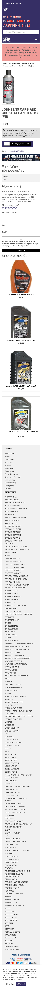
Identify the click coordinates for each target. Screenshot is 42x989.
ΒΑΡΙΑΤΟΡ (9, 544)
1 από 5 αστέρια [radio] (3, 207)
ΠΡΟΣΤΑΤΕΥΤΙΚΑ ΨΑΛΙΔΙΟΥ (15, 803)
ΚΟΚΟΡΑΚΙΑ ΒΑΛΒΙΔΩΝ (13, 687)
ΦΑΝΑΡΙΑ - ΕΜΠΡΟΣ (12, 900)
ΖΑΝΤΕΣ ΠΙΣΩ (10, 632)
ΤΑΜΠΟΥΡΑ (9, 868)
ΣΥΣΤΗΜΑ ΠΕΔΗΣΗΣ (12, 859)
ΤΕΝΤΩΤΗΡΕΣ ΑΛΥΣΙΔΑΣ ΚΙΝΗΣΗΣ (17, 871)
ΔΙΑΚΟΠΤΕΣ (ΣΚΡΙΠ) (12, 591)
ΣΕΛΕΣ (7, 836)
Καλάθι (8, 465)
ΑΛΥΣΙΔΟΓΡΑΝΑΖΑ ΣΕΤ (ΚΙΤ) (15, 503)
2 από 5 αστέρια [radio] (6, 207)
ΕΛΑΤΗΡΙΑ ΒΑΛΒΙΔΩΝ (13, 611)
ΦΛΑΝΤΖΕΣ (9, 923)
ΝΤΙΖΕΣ (7, 751)
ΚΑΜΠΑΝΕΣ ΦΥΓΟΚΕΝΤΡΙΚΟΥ (16, 664)
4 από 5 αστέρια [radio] (12, 207)
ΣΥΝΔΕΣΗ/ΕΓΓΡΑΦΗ (12, 3)
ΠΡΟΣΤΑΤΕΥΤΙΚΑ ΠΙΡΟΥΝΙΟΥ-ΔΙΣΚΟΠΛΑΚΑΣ (16, 799)
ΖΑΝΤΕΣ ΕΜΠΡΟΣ (11, 626)
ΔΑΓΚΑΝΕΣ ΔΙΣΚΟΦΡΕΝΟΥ (15, 588)
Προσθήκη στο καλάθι (21, 144)
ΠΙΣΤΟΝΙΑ (8, 784)
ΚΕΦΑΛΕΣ (8, 682)
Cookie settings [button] (8, 984)
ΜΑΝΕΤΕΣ (8, 722)
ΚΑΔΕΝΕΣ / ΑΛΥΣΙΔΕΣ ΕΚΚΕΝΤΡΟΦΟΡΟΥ (20, 643)
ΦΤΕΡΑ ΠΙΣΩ (9, 929)
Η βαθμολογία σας (10, 205)
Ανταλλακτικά (14, 63)
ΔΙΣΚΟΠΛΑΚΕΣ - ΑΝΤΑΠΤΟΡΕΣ (16, 605)
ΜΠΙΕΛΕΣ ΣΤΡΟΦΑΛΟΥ (13, 742)
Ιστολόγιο (8, 462)
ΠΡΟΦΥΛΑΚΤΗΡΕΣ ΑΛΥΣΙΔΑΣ (15, 806)
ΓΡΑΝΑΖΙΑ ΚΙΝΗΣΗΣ (12, 582)
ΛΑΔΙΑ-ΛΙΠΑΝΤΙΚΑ (28, 63)
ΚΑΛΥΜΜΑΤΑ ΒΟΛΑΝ (12, 652)
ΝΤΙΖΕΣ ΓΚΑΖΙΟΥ (11, 757)
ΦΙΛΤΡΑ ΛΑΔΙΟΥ (11, 917)
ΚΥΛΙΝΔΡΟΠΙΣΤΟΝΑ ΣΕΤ (14, 702)
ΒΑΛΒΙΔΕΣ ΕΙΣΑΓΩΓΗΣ (13, 532)
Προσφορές (9, 486)
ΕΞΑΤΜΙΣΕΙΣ (9, 617)
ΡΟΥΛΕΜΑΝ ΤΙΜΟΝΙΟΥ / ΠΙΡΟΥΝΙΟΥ (18, 824)
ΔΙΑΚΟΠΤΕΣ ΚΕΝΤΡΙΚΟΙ (13, 596)
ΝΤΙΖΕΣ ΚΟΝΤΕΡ (11, 760)
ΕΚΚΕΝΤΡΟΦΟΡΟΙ (11, 608)
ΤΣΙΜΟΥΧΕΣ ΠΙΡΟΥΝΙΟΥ (14, 894)
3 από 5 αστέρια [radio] (9, 207)
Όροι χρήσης (10, 480)
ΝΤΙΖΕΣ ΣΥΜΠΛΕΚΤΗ (12, 763)
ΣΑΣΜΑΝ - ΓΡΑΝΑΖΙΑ (12, 833)
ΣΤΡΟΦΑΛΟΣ (9, 853)
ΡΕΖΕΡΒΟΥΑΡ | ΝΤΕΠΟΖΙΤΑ (15, 812)
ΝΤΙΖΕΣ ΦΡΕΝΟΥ (11, 766)
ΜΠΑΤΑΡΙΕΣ (9, 737)
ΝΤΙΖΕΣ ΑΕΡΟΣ (10, 754)
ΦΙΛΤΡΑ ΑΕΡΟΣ (10, 911)
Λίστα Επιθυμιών (11, 474)
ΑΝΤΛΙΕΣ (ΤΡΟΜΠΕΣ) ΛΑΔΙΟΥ (16, 517)
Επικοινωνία (9, 459)
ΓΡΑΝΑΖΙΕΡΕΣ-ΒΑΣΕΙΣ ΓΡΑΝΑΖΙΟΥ (17, 585)
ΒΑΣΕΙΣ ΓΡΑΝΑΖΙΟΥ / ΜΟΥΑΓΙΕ (16, 547)
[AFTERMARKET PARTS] (21, 157)
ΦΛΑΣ (7, 926)
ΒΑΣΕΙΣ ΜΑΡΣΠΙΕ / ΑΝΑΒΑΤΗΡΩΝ (17, 549)
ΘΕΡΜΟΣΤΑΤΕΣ (10, 638)
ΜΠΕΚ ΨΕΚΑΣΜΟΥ (11, 740)
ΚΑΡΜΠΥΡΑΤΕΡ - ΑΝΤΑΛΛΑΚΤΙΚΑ (17, 676)
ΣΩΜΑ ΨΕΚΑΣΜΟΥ (11, 862)
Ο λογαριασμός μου (13, 477)
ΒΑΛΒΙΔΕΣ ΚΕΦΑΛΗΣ (12, 538)
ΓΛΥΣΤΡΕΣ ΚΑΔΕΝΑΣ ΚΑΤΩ (15, 564)
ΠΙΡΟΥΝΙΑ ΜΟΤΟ (11, 781)
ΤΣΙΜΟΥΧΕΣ (9, 891)
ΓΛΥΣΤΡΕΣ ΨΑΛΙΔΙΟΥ (12, 573)
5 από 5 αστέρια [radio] (15, 207)
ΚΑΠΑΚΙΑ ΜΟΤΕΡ (11, 670)
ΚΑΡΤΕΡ (8, 679)
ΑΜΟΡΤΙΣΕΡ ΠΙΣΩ (11, 511)
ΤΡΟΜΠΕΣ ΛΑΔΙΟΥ (12, 888)
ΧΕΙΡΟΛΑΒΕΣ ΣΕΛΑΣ (12, 932)
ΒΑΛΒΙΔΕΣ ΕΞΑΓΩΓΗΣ (13, 535)
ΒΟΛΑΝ (7, 555)
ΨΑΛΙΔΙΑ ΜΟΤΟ (10, 935)
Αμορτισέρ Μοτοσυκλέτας (16, 508)
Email (4, 232)
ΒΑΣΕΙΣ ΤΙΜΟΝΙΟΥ (11, 552)
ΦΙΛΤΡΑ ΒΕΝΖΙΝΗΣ (12, 914)
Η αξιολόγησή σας (10, 212)
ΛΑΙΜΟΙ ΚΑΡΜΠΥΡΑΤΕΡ (13, 708)
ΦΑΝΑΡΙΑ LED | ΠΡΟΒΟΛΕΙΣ (15, 905)
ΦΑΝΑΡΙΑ (8, 897)
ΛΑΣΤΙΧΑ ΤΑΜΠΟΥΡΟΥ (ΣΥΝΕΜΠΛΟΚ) (19, 716)
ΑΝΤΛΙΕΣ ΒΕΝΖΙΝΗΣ (12, 520)
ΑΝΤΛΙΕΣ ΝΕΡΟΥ (11, 523)
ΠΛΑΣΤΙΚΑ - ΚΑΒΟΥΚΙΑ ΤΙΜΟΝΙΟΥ (17, 786)
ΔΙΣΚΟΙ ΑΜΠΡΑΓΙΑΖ (12, 599)
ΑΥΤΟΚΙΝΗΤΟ (10, 944)
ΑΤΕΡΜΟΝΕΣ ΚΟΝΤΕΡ (13, 529)
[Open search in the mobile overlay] (21, 32)
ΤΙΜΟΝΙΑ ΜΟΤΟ (11, 879)
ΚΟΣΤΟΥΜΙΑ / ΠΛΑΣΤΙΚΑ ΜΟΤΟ (16, 696)
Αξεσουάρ (9, 941)
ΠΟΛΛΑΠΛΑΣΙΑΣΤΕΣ (12, 795)
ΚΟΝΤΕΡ (8, 693)
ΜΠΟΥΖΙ (8, 748)
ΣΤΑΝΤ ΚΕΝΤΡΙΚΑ (11, 844)
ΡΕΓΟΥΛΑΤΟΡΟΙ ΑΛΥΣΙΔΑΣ (15, 809)
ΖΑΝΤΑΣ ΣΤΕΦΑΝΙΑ (12, 620)
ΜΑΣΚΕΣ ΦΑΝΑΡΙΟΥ (12, 731)
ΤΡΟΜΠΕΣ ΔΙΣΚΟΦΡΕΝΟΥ (14, 885)
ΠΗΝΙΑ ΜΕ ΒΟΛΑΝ (11, 778)
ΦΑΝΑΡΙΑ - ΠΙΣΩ (11, 902)
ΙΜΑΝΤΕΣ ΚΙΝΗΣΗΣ (12, 640)
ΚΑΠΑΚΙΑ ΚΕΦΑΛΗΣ (12, 667)
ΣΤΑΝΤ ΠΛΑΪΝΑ (10, 847)
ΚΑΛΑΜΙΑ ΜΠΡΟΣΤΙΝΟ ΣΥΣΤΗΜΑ (17, 646)
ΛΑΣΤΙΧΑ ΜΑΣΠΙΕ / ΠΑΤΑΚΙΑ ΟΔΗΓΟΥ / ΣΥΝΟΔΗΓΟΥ (19, 712)
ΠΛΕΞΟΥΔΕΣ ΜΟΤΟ (12, 792)
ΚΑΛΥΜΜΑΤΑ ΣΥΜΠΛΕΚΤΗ (14, 655)
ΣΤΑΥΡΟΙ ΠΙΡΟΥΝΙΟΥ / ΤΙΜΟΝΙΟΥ (17, 850)
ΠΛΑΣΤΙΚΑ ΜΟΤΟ (11, 789)
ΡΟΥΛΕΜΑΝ (9, 818)
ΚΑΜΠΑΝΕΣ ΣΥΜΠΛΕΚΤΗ (14, 661)
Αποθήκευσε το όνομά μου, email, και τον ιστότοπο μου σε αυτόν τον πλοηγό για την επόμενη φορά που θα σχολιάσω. (20, 243)
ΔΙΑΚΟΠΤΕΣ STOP (11, 593)
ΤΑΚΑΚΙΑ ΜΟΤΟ (11, 865)
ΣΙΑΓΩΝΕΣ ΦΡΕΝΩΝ (12, 839)
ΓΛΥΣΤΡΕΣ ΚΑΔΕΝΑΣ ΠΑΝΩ (15, 567)
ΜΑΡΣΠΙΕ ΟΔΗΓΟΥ (12, 728)
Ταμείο (8, 488)
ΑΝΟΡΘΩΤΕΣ (10, 514)
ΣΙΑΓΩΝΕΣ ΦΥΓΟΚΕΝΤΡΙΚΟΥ (15, 842)
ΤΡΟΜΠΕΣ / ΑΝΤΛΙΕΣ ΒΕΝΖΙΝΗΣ (16, 882)
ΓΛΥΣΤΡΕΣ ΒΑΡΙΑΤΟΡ (13, 561)
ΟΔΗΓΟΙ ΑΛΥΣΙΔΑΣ (12, 769)
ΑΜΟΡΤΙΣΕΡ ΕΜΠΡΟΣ (13, 505)
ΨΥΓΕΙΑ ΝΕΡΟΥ (10, 938)
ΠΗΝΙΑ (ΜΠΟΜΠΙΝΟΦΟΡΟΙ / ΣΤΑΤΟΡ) (18, 775)
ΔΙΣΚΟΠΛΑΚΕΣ (10, 602)
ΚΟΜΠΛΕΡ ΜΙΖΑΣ (11, 690)
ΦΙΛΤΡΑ (8, 908)
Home (5, 63)
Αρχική (7, 456)
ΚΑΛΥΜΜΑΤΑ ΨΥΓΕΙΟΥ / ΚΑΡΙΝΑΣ (17, 658)
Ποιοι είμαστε (10, 483)
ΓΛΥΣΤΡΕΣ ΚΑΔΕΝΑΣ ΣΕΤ (14, 570)
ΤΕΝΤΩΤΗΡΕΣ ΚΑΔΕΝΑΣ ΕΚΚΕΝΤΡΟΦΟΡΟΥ (14, 875)
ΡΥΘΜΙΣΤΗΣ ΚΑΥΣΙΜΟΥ (13, 827)
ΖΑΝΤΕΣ (8, 623)
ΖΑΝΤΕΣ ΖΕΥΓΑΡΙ (11, 629)
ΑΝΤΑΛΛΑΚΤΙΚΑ (10, 453)
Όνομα (5, 225)
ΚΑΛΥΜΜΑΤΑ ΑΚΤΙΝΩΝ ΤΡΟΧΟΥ (17, 649)
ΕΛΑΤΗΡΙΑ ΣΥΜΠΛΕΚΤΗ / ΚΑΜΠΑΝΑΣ (18, 614)
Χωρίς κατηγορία (12, 949)
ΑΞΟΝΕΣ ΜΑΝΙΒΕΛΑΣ (12, 526)
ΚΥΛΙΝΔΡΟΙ (9, 699)
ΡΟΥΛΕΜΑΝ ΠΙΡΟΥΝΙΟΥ (14, 821)
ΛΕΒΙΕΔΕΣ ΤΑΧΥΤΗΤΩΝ (13, 719)
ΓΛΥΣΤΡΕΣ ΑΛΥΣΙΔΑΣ (12, 558)
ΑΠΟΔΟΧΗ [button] (21, 984)
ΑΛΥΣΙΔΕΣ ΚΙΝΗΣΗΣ (12, 500)
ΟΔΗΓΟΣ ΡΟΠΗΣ (11, 772)
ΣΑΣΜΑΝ (8, 830)
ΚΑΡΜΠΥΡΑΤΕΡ (10, 673)
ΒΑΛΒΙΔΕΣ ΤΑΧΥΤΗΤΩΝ (13, 541)
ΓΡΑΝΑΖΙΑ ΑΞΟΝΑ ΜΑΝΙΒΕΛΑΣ (16, 576)
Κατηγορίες (9, 471)
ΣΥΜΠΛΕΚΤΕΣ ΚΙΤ (11, 856)
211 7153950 (12, 17)
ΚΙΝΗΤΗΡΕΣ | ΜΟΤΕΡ (12, 684)
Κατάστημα (9, 468)
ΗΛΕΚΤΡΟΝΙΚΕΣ (11, 635)
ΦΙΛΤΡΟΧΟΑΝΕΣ (11, 920)
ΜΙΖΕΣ (7, 734)
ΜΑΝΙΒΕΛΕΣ (9, 725)
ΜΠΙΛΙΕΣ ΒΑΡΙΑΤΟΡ (12, 745)
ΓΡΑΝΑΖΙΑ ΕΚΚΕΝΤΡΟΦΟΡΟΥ (16, 579)
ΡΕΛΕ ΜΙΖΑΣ (9, 815)
